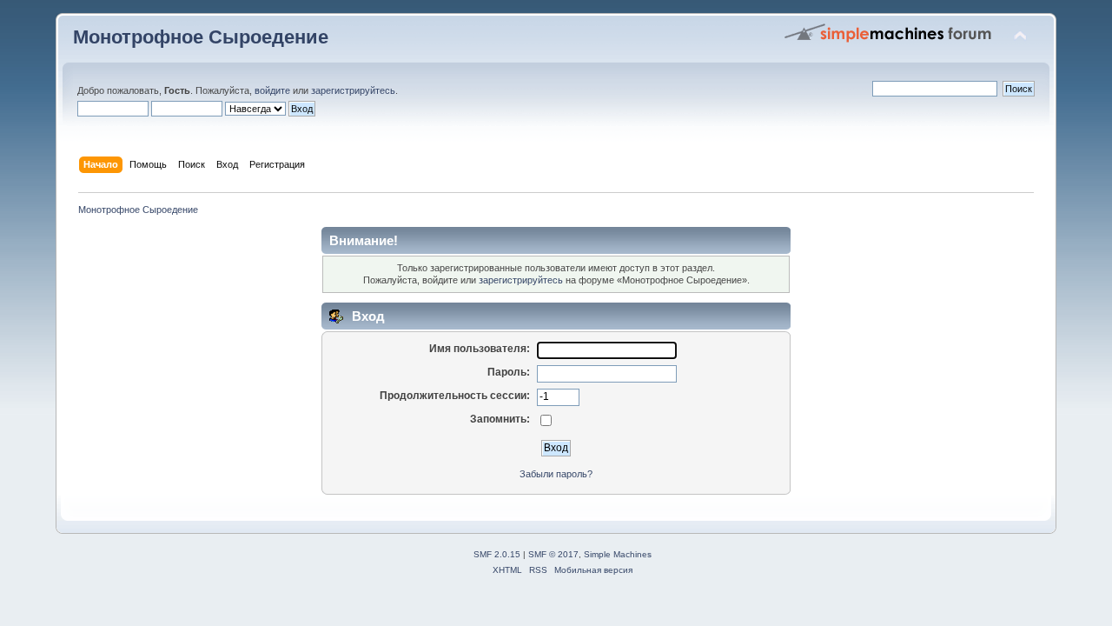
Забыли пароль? (556, 474)
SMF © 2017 (553, 554)
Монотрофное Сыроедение (200, 37)
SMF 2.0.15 (496, 554)
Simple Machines (618, 554)
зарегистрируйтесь (353, 90)
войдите (272, 90)
